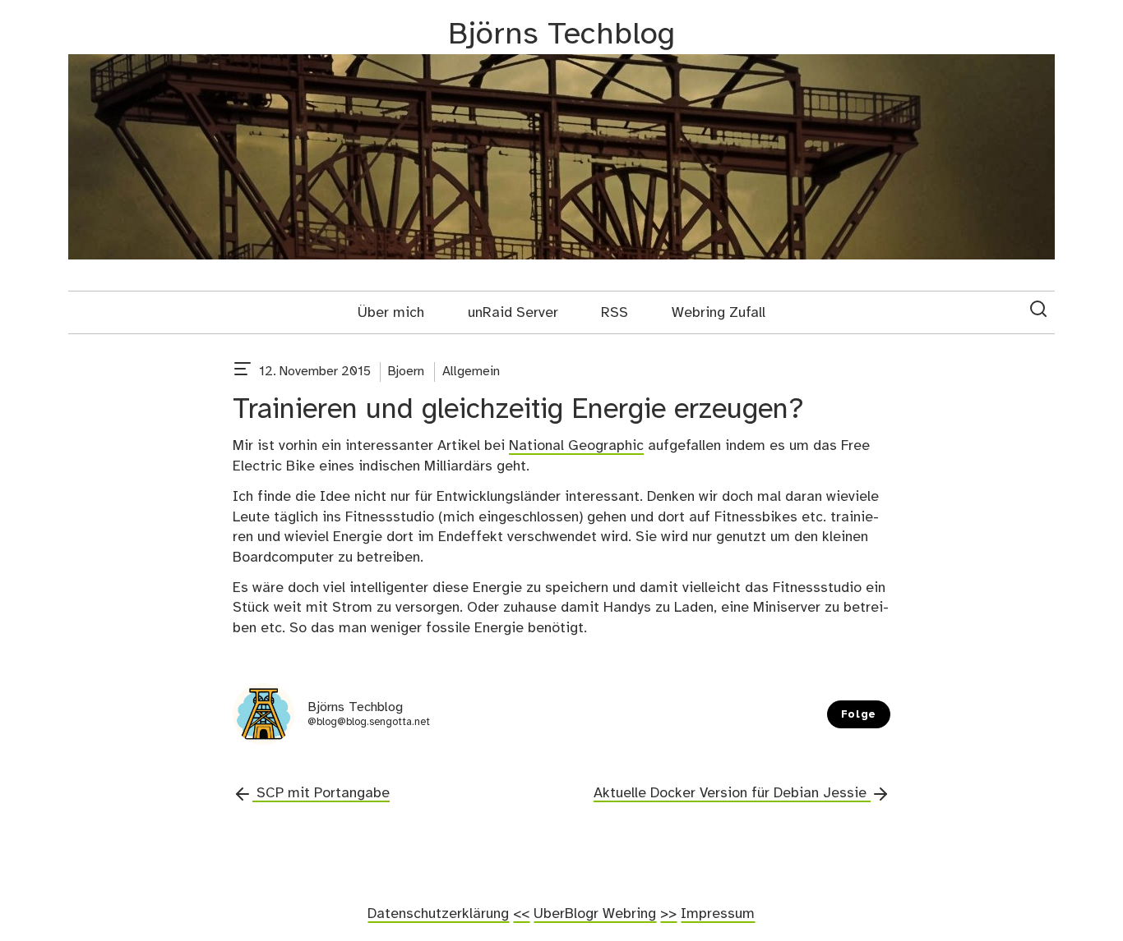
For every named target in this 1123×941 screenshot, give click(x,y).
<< (521, 914)
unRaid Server (513, 312)
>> (668, 914)
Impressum (718, 914)
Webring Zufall (718, 312)
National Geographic (576, 445)
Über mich (391, 312)
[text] (242, 372)
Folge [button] (858, 714)
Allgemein (471, 372)
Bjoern (406, 372)
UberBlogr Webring (595, 914)
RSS (614, 312)
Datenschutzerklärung (438, 914)
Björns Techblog (561, 35)
